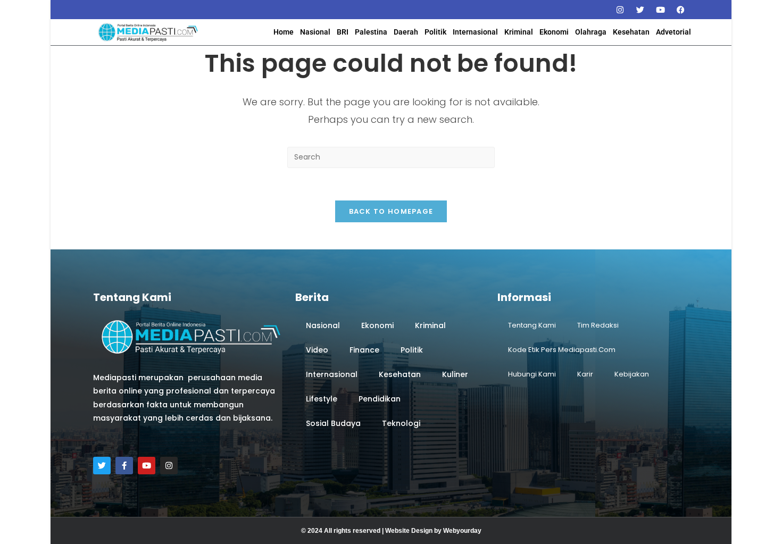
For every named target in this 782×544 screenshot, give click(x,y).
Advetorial (673, 32)
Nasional (315, 32)
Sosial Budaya (333, 423)
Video (317, 350)
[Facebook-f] (124, 465)
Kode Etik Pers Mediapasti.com (561, 350)
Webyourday (462, 530)
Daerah (406, 32)
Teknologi (401, 423)
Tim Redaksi (598, 325)
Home (283, 32)
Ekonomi (554, 32)
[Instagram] (620, 10)
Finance (364, 350)
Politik (435, 32)
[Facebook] (680, 10)
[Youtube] (660, 10)
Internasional (475, 32)
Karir (585, 374)
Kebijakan (631, 374)
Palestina (371, 32)
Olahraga (590, 32)
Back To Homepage (391, 211)
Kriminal (518, 32)
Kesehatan (631, 32)
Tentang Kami (532, 325)
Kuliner (455, 374)
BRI (342, 32)
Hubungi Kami (532, 374)
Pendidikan (380, 399)
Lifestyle (321, 399)
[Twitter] (640, 10)
